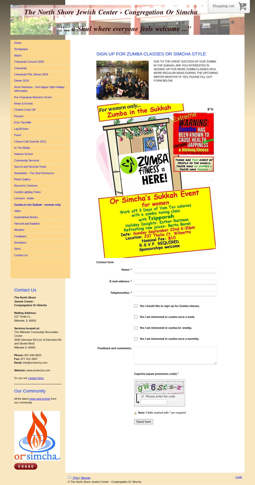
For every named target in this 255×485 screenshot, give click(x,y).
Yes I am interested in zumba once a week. (167, 316)
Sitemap (85, 477)
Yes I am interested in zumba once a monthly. (169, 338)
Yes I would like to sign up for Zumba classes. (170, 305)
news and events (39, 398)
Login (239, 477)
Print (75, 477)
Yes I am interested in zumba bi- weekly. (166, 327)
